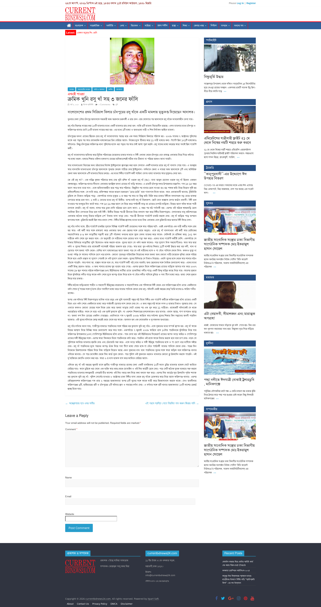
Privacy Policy (99, 603)
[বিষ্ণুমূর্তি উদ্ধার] (230, 46)
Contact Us (83, 603)
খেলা (122, 25)
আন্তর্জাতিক (94, 25)
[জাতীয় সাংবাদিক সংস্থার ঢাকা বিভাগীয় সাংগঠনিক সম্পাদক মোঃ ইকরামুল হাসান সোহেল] (230, 209)
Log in (240, 3)
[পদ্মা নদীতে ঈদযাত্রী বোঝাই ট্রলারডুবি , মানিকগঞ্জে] (230, 349)
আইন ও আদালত (99, 89)
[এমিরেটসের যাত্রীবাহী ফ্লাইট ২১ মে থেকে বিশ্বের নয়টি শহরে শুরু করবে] (230, 107)
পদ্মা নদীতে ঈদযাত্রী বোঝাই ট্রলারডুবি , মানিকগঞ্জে (229, 381)
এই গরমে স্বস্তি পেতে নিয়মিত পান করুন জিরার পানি (172, 403)
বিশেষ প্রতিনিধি (88, 104)
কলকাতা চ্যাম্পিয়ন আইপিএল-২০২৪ (236, 570)
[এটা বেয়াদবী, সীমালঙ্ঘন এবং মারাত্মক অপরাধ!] (230, 283)
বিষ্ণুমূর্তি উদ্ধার (83, 32)
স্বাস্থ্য (174, 25)
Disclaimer (127, 603)
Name (68, 477)
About (70, 603)
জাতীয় (110, 89)
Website (69, 514)
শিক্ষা (185, 25)
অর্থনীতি (109, 25)
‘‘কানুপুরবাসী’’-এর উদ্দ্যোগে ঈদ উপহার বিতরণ (225, 176)
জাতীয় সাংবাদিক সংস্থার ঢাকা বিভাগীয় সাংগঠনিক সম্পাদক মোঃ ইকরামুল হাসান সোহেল (229, 244)
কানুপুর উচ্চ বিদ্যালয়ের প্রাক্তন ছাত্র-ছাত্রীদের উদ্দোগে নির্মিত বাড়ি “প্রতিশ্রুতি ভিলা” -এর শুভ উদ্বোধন (238, 579)
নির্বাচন (214, 25)
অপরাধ (224, 25)
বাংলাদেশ (79, 25)
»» (225, 91)
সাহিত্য (148, 25)
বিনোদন (134, 25)
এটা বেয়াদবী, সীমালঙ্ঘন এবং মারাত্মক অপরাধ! (229, 315)
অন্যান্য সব (238, 25)
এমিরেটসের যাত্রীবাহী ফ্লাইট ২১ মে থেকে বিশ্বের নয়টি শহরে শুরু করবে (227, 140)
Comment (71, 429)
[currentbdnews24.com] (69, 25)
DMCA (114, 603)
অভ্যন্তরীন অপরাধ (84, 89)
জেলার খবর (199, 25)
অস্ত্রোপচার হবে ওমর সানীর (79, 403)
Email (68, 496)
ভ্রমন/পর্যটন (162, 25)
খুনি (117, 104)
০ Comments (104, 104)
